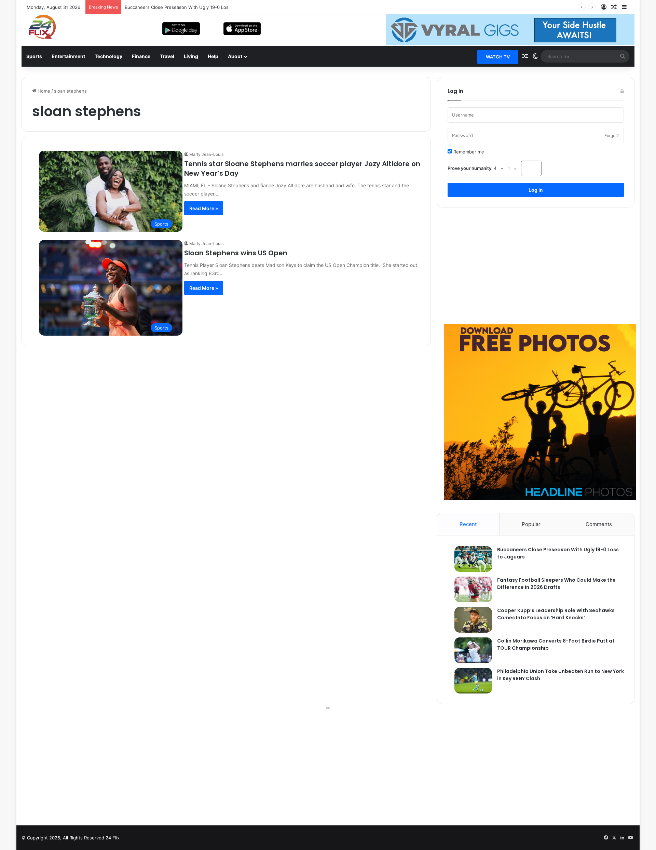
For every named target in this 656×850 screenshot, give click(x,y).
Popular (531, 524)
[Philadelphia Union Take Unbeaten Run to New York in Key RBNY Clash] (470, 680)
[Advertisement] (535, 265)
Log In (536, 190)
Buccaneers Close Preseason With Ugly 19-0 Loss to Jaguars (190, 7)
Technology (108, 56)
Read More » (203, 208)
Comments (599, 524)
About (235, 56)
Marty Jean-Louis (206, 154)
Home (43, 91)
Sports (34, 56)
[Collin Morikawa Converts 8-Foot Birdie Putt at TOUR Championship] (470, 650)
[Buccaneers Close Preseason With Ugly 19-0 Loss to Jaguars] (470, 559)
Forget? (611, 135)
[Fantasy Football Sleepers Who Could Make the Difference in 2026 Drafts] (470, 589)
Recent (468, 524)
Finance (141, 56)
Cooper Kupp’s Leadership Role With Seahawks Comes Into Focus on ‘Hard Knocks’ (556, 614)
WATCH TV (498, 56)
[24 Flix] (39, 26)
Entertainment (68, 56)
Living (191, 56)
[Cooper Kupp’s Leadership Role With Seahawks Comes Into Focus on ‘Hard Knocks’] (470, 620)
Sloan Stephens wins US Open (235, 253)
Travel (167, 56)
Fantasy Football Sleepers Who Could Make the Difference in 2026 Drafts (556, 584)
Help (213, 56)
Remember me (468, 151)
